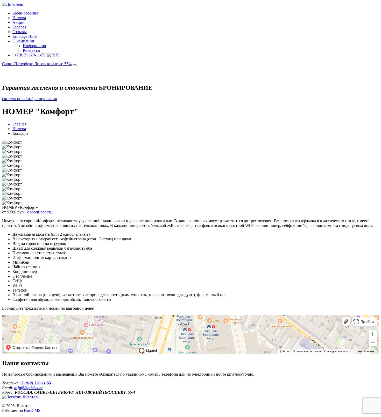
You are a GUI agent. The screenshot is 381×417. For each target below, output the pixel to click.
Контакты (31, 50)
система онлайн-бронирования (29, 98)
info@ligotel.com (28, 387)
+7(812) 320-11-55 (29, 55)
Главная (19, 124)
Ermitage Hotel (24, 36)
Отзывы (19, 31)
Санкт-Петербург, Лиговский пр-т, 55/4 (37, 64)
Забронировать (39, 212)
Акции (18, 22)
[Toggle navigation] (75, 65)
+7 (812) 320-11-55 (35, 383)
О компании (23, 41)
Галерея (19, 27)
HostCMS (32, 410)
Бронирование (25, 13)
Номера (19, 18)
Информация (34, 45)
